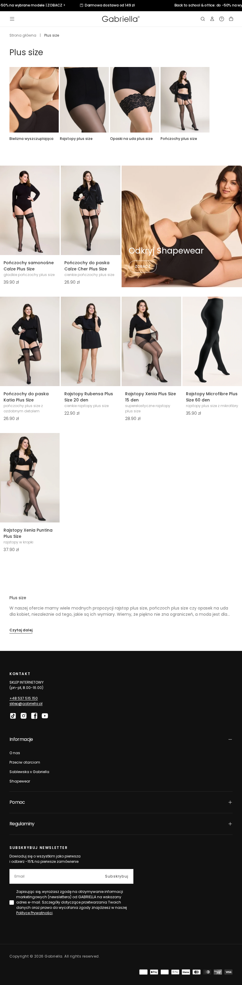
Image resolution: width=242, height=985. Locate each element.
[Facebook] (34, 715)
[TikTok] (13, 715)
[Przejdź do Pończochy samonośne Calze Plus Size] (30, 210)
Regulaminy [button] (22, 823)
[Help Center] (221, 19)
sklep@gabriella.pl (25, 703)
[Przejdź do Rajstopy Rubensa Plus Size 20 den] (90, 341)
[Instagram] (23, 715)
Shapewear (19, 781)
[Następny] (232, 99)
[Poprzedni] (9, 99)
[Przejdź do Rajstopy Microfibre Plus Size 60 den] (212, 341)
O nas (14, 752)
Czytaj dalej (20, 630)
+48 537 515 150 (23, 698)
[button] (12, 19)
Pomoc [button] (17, 802)
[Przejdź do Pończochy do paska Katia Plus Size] (30, 341)
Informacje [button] (21, 739)
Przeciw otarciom (24, 762)
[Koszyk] (231, 19)
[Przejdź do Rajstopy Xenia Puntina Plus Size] (30, 477)
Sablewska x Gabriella (29, 771)
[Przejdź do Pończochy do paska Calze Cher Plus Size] (90, 210)
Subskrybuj (116, 876)
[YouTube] (44, 715)
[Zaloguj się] (212, 19)
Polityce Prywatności (34, 912)
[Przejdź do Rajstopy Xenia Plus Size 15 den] (151, 341)
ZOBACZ (143, 266)
